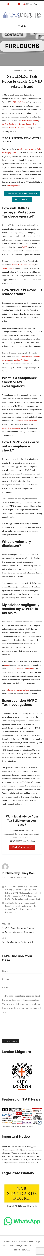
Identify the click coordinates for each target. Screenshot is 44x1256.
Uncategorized (33, 899)
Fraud (24, 893)
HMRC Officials (18, 102)
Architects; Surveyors (14, 903)
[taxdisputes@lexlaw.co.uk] (19, 5)
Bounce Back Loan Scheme (19, 128)
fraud (26, 903)
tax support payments (28, 420)
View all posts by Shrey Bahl (14, 877)
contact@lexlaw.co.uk (16, 185)
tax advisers (27, 356)
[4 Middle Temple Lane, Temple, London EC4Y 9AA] (8, 5)
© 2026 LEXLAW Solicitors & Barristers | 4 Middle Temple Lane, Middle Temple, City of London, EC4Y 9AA (22, 1246)
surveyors (6, 360)
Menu (23, 26)
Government (7, 268)
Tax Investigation (19, 899)
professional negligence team (17, 690)
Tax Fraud (16, 909)
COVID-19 (17, 893)
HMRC (8, 896)
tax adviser (30, 668)
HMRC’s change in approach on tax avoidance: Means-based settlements (19, 928)
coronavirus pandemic (11, 428)
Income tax (16, 896)
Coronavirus (10, 887)
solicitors (19, 906)
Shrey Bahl (27, 70)
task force (28, 906)
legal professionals (21, 360)
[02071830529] (13, 5)
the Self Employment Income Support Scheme (20, 124)
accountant (19, 668)
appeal (7, 665)
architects (37, 356)
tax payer (26, 909)
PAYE (25, 247)
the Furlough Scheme (30, 120)
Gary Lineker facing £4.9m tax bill (18, 940)
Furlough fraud (34, 893)
